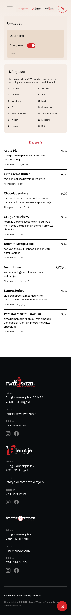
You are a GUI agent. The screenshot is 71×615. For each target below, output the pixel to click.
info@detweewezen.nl (21, 414)
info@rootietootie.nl (20, 550)
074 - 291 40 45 (16, 425)
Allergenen (18, 45)
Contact (36, 596)
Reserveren (23, 596)
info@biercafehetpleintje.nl (25, 482)
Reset (12, 53)
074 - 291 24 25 (16, 494)
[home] (36, 8)
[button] (10, 8)
